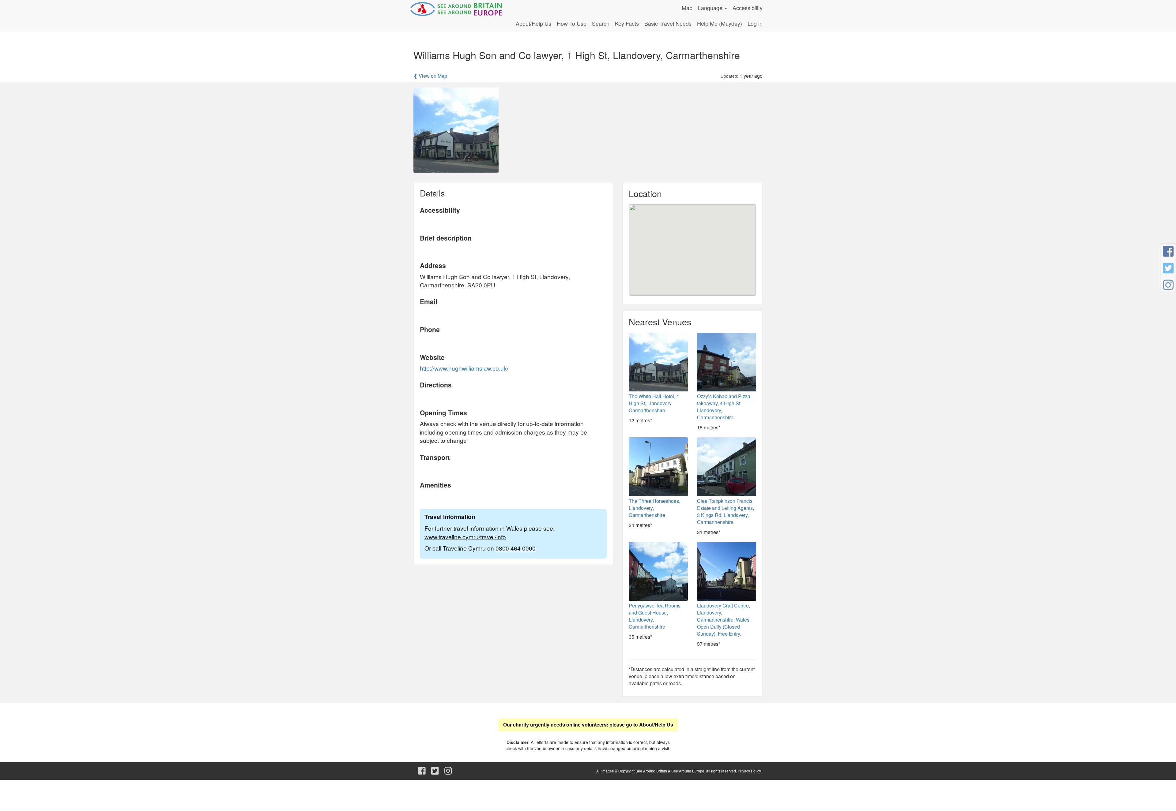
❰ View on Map (430, 76)
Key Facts (627, 23)
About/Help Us (533, 23)
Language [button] (711, 8)
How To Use (571, 23)
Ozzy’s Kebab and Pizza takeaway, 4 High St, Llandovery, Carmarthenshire (723, 407)
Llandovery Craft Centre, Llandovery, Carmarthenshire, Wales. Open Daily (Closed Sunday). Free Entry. (724, 619)
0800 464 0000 (516, 548)
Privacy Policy (749, 770)
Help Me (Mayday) (719, 23)
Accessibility (748, 8)
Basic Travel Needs (668, 23)
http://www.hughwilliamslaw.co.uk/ (464, 368)
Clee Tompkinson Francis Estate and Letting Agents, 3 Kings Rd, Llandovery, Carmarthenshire (725, 511)
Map (687, 8)
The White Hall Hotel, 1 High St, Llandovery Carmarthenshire (654, 403)
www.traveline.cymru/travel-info (465, 537)
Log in (755, 23)
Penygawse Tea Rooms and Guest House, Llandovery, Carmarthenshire (654, 616)
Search (600, 23)
